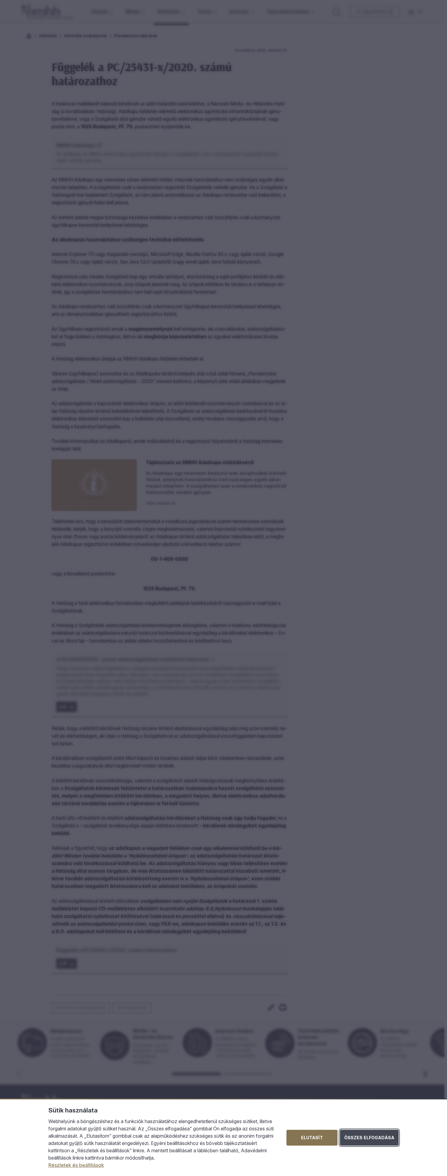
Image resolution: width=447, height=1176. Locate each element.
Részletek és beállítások (76, 1165)
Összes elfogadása (369, 1137)
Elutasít (312, 1137)
